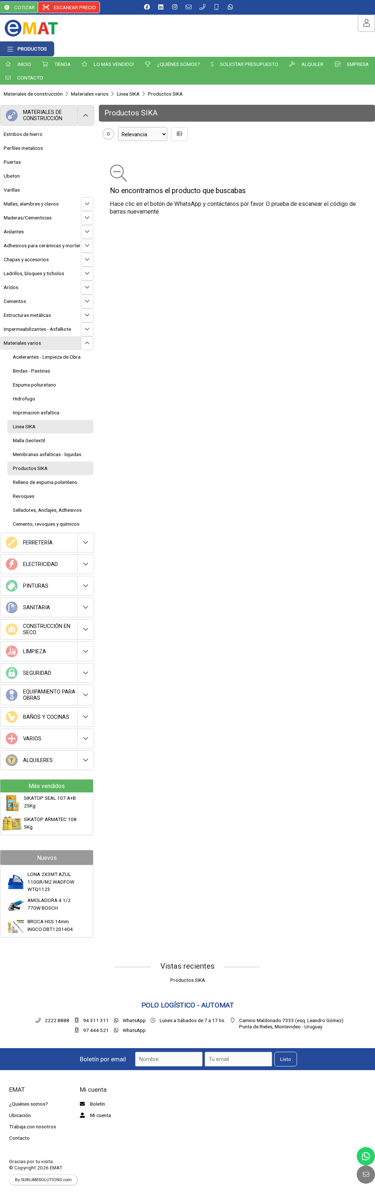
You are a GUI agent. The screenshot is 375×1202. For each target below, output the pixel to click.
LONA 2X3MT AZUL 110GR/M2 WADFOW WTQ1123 (50, 881)
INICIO (23, 64)
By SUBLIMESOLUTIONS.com (43, 1179)
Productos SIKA (165, 94)
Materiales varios (89, 94)
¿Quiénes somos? (28, 1104)
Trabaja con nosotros (32, 1126)
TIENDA (62, 64)
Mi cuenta (100, 1115)
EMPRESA (357, 64)
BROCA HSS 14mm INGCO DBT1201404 (50, 925)
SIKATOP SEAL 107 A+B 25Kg (50, 801)
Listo (285, 1059)
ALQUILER (311, 64)
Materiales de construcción (33, 94)
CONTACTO (29, 78)
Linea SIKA (128, 94)
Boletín (97, 1104)
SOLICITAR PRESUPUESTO (248, 64)
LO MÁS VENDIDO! (113, 64)
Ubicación (20, 1115)
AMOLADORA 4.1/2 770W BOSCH (49, 903)
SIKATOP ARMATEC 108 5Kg (50, 822)
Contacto (19, 1138)
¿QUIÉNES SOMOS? (178, 64)
